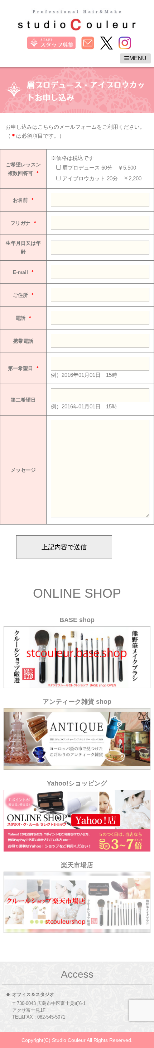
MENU (137, 58)
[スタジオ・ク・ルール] (77, 26)
